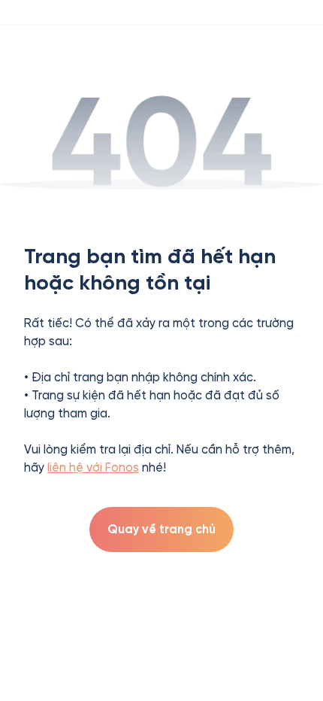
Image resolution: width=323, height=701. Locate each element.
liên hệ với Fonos (93, 467)
